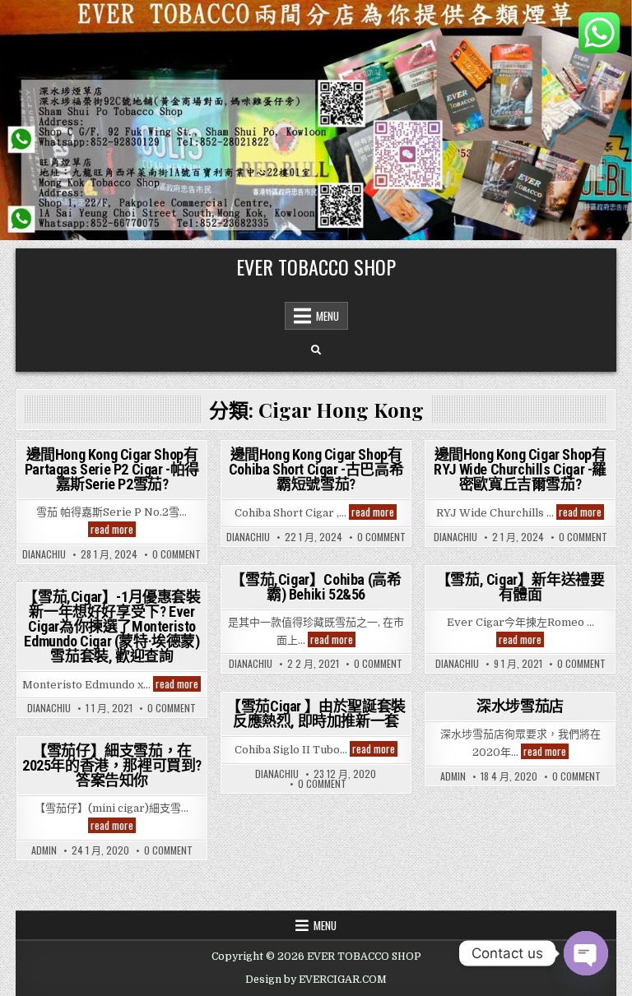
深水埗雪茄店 (520, 706)
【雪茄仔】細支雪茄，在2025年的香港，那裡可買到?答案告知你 (112, 765)
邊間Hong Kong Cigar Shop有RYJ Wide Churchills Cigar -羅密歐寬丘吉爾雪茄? (520, 469)
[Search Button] (316, 350)
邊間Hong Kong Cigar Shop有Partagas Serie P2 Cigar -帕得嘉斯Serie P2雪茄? (112, 469)
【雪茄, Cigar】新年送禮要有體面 (520, 587)
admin (453, 776)
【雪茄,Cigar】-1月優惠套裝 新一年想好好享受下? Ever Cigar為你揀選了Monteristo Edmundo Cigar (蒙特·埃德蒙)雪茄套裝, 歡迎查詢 (111, 626)
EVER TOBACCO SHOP (316, 266)
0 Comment (176, 554)
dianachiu (44, 554)
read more (113, 529)
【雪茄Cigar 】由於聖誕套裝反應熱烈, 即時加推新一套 (316, 713)
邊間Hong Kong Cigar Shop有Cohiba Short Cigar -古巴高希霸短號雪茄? (316, 469)
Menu (327, 316)
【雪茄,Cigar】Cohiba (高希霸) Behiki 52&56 (315, 587)
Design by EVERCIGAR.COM (316, 979)
